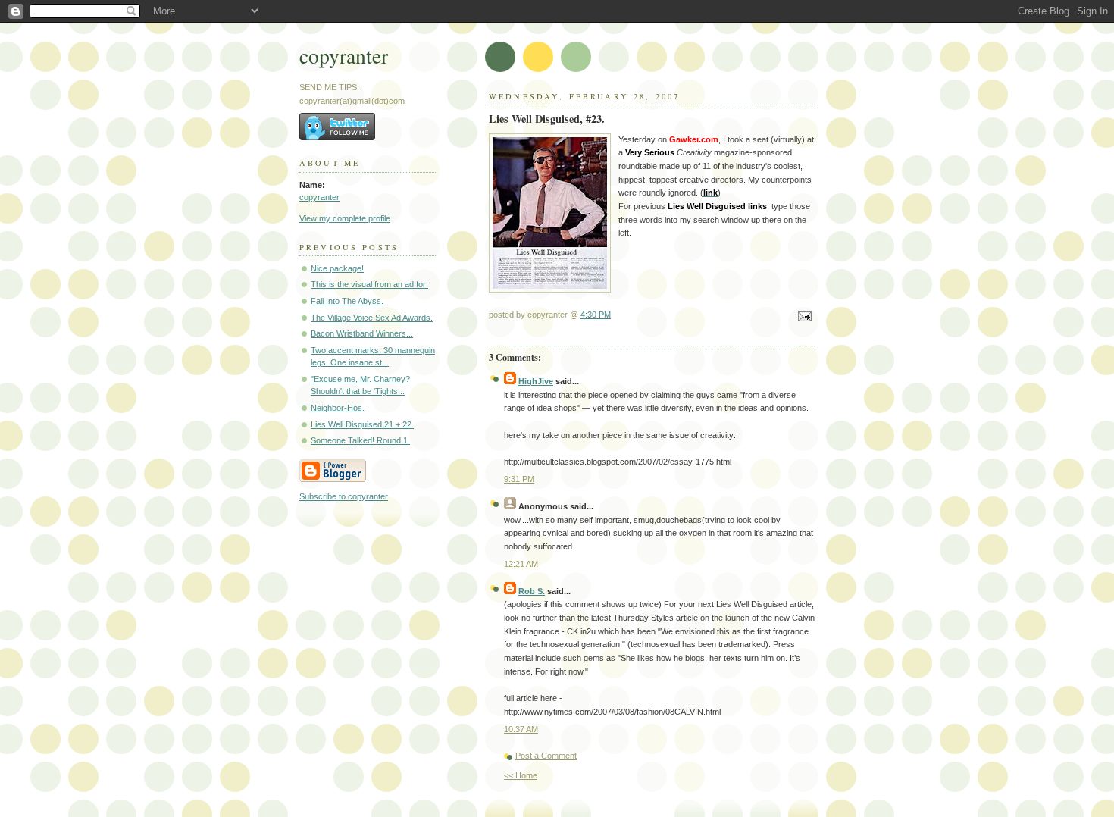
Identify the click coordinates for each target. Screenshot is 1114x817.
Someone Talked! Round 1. (360, 440)
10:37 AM (521, 729)
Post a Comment (546, 755)
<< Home (520, 775)
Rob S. (531, 591)
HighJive (535, 381)
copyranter (343, 56)
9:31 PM (519, 479)
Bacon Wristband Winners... (362, 333)
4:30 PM (595, 314)
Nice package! (337, 268)
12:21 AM (521, 563)
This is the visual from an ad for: (369, 284)
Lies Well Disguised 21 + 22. (362, 424)
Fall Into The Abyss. (347, 300)
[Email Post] (802, 317)
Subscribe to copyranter (343, 496)
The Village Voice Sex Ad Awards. (372, 317)
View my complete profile (344, 218)
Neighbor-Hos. (338, 407)
